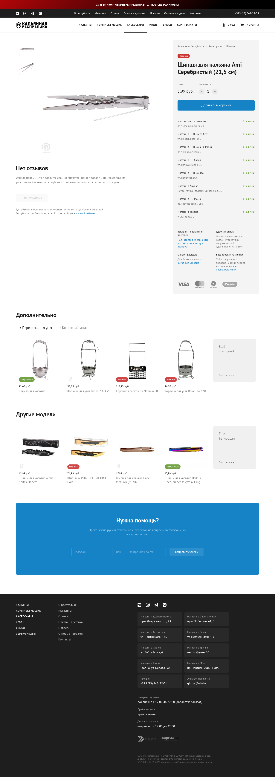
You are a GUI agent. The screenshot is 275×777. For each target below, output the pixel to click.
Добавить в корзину (216, 105)
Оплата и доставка (135, 13)
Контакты (195, 13)
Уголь (153, 25)
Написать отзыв (32, 198)
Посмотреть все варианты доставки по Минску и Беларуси (193, 243)
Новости (155, 13)
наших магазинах (226, 269)
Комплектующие (109, 25)
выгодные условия (188, 262)
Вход (231, 25)
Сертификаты (187, 25)
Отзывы (115, 13)
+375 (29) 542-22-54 (247, 13)
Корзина (252, 25)
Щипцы (230, 46)
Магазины (100, 13)
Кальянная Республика (191, 46)
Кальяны (85, 25)
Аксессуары (135, 25)
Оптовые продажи (174, 13)
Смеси (167, 25)
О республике (82, 13)
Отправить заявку (186, 552)
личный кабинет (85, 213)
